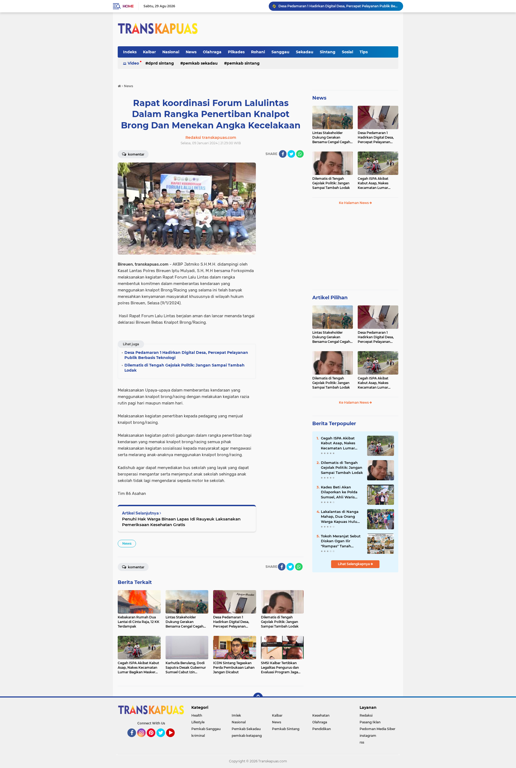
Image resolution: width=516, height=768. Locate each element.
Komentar (135, 154)
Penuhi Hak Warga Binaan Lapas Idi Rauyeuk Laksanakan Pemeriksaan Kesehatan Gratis (181, 521)
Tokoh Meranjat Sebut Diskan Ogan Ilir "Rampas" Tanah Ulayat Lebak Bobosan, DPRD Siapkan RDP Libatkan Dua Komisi (342, 541)
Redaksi (366, 715)
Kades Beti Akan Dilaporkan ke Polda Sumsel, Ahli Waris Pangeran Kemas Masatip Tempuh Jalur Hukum (341, 492)
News (191, 52)
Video (133, 63)
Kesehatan (320, 715)
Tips (364, 52)
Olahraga (212, 52)
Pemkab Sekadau (200, 63)
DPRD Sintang (161, 63)
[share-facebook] (282, 154)
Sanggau (280, 52)
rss (362, 742)
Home (128, 6)
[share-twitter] (291, 154)
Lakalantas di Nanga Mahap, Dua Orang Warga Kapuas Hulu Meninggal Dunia (340, 516)
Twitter (163, 739)
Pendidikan (321, 729)
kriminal (198, 736)
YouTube (174, 739)
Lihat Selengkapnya (354, 564)
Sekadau (304, 52)
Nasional (170, 52)
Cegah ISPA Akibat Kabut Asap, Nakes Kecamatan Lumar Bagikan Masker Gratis (376, 183)
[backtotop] (258, 697)
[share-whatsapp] (300, 154)
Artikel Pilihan (329, 298)
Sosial (347, 52)
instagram (368, 736)
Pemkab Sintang (243, 63)
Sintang (327, 52)
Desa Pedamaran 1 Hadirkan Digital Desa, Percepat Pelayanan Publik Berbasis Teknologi (376, 137)
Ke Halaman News (354, 203)
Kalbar (149, 52)
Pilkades (236, 52)
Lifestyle (198, 722)
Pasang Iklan (370, 722)
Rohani (258, 52)
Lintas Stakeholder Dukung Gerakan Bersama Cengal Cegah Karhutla (331, 137)
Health (196, 715)
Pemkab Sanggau (206, 729)
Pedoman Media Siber (377, 729)
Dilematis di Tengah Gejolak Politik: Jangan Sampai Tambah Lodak (332, 6)
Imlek (236, 715)
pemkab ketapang (247, 736)
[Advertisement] (355, 249)
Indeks (130, 52)
